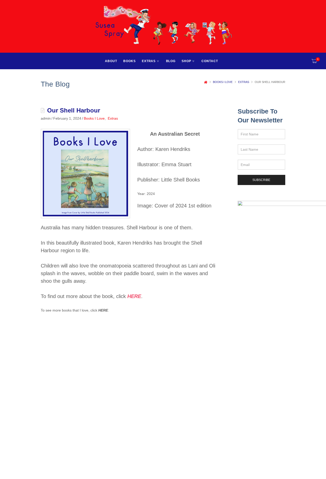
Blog (171, 61)
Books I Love (223, 81)
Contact (209, 61)
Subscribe (261, 180)
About (111, 61)
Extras (149, 61)
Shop (186, 61)
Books (129, 61)
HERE (103, 310)
